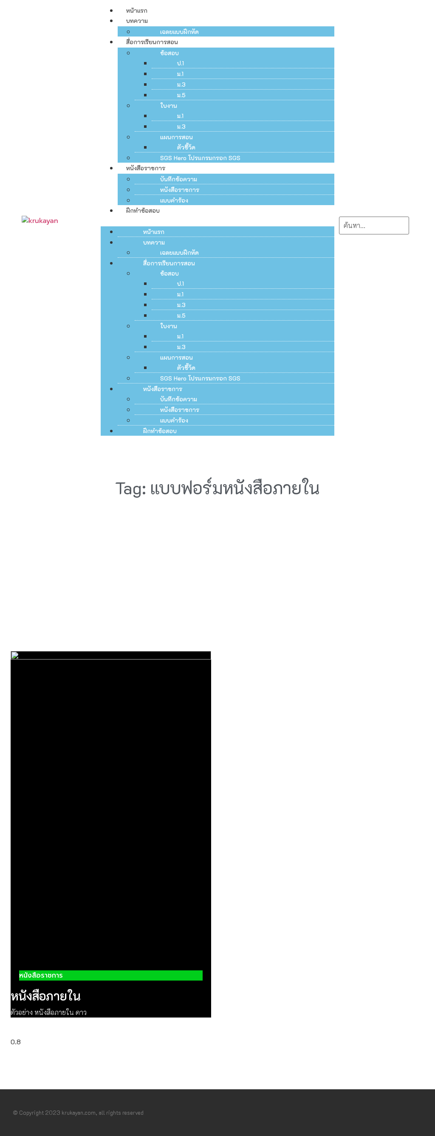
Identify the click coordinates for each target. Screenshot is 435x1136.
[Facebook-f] (402, 1112)
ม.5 (181, 95)
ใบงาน (168, 105)
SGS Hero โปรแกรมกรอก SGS (200, 158)
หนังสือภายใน (46, 996)
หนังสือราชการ (145, 168)
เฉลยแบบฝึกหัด (179, 32)
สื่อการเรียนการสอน (152, 42)
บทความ (137, 21)
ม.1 (180, 74)
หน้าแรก (136, 10)
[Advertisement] (217, 568)
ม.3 (181, 84)
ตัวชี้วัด (186, 147)
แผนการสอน (176, 137)
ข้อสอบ (169, 53)
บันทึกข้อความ (178, 179)
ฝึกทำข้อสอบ (143, 210)
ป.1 (180, 63)
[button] (218, 220)
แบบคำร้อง (174, 200)
